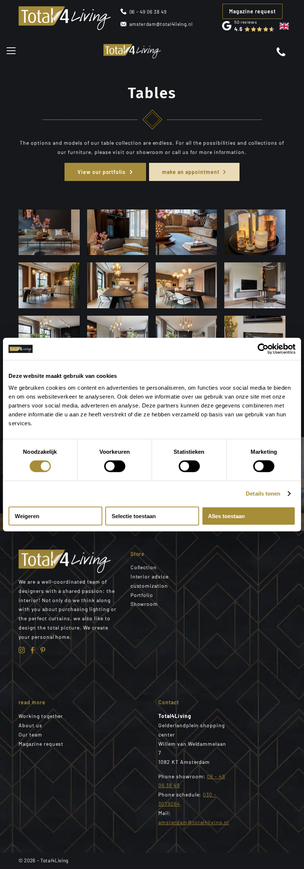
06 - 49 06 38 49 (148, 12)
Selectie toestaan (134, 516)
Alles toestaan (226, 516)
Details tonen (263, 493)
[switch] (114, 466)
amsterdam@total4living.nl (161, 24)
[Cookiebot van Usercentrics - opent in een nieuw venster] (263, 349)
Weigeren (27, 516)
